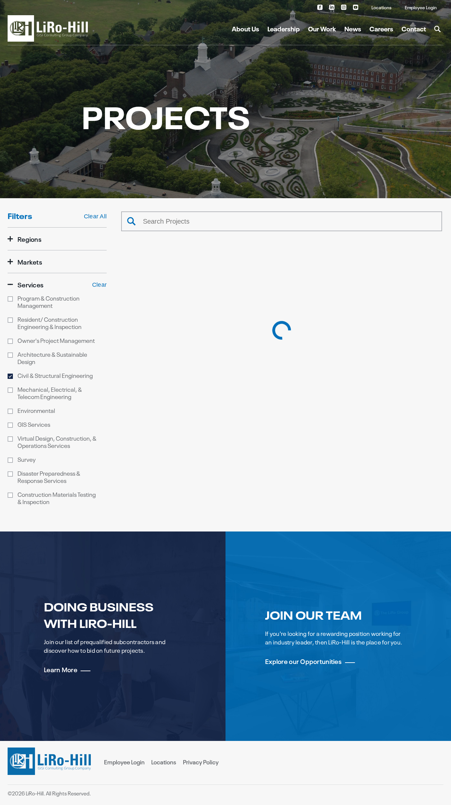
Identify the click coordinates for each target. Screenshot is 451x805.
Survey (26, 459)
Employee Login (421, 7)
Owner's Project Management (56, 340)
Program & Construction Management (48, 301)
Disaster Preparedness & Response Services (48, 476)
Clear (99, 285)
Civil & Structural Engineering (55, 375)
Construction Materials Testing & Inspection (56, 498)
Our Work (322, 28)
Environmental (36, 410)
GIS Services (33, 424)
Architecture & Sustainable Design (52, 357)
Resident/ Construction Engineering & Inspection (49, 322)
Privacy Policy (201, 762)
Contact (413, 28)
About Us (245, 28)
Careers (381, 28)
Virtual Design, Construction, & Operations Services (56, 441)
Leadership (283, 28)
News (352, 28)
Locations (381, 7)
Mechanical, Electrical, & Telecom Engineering (49, 392)
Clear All (95, 216)
